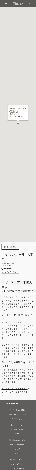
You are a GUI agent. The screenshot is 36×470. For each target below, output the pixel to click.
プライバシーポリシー (17, 460)
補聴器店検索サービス (17, 440)
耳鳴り (17, 434)
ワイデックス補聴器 (25, 379)
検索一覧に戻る (10, 246)
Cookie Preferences (17, 468)
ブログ (17, 449)
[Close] (25, 108)
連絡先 (17, 453)
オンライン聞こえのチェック (15, 388)
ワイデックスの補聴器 (17, 410)
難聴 (14, 369)
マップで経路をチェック (10, 272)
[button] (18, 123)
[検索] (30, 4)
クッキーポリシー (17, 464)
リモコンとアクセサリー (17, 414)
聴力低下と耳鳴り (17, 429)
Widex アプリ (17, 419)
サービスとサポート (17, 444)
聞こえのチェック (17, 425)
